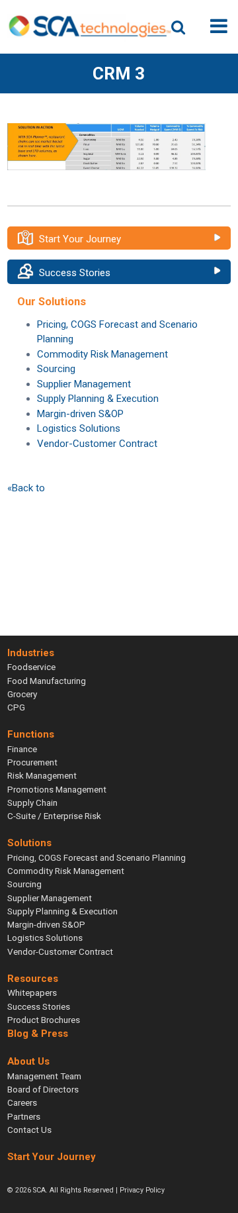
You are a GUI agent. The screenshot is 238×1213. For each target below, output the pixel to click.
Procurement (32, 762)
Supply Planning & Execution (98, 399)
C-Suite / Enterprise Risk (54, 815)
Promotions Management (56, 789)
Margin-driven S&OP (80, 414)
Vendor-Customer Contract (97, 444)
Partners (23, 1116)
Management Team (44, 1076)
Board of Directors (43, 1089)
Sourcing (56, 369)
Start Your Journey (80, 239)
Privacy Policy (142, 1190)
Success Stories (74, 273)
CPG (16, 707)
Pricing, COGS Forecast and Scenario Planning (96, 857)
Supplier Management (84, 384)
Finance (22, 749)
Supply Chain (32, 802)
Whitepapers (32, 992)
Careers (22, 1102)
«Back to (26, 488)
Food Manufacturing (46, 680)
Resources (32, 979)
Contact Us (29, 1129)
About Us (28, 1061)
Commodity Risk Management (102, 354)
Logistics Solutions (78, 428)
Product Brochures (43, 1019)
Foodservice (31, 666)
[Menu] (219, 26)
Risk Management (42, 775)
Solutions (29, 843)
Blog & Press (37, 1034)
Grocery (22, 694)
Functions (30, 734)
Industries (30, 653)
